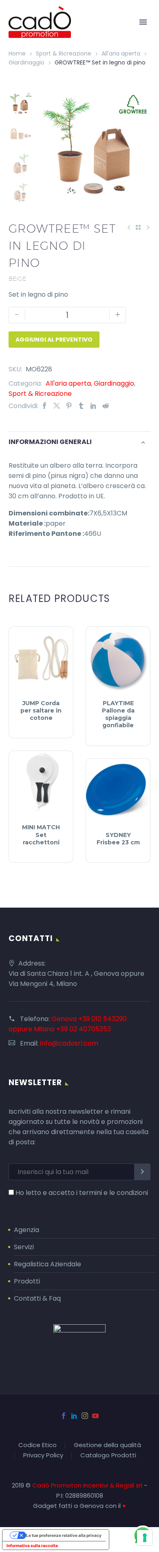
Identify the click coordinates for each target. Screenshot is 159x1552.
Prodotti (27, 1281)
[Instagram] (85, 1415)
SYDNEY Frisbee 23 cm (118, 838)
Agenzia (26, 1229)
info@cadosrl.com (69, 1043)
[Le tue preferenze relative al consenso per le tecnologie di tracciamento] (144, 1537)
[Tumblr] (81, 406)
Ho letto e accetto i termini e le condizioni (81, 1192)
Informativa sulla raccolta (32, 1545)
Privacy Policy (43, 1455)
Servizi (24, 1247)
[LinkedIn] (93, 406)
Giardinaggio (26, 62)
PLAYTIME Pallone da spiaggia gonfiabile (118, 714)
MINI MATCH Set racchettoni (41, 835)
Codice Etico (37, 1445)
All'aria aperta (121, 53)
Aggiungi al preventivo (54, 339)
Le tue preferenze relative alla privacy (64, 1535)
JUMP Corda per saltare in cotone (41, 710)
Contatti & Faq (37, 1298)
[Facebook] (44, 406)
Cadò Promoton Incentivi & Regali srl (88, 1485)
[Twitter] (57, 406)
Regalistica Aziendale (47, 1264)
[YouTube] (95, 1415)
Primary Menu (143, 22)
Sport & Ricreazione (63, 53)
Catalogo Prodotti (108, 1455)
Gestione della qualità (107, 1445)
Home (17, 53)
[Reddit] (105, 406)
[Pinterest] (69, 406)
